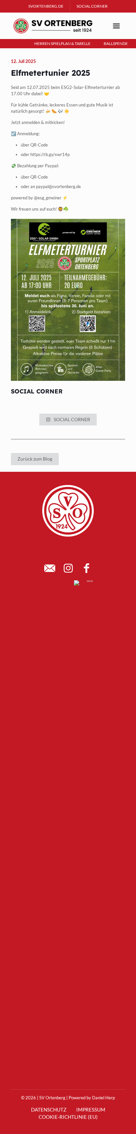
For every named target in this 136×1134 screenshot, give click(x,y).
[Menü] (116, 25)
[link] (49, 581)
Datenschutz (48, 1110)
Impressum (90, 1110)
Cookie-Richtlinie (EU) (68, 1117)
